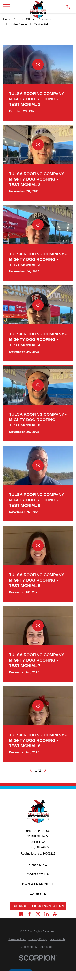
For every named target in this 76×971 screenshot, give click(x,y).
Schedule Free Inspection (38, 905)
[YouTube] (55, 914)
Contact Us (38, 874)
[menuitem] (17, 939)
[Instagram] (38, 914)
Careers (38, 893)
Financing (38, 864)
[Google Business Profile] (21, 914)
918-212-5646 (38, 831)
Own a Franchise (38, 884)
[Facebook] (29, 914)
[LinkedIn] (46, 914)
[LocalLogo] (38, 9)
